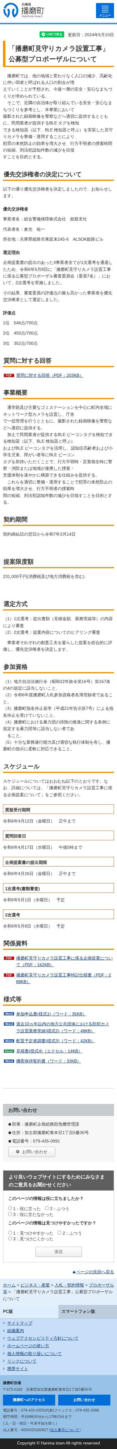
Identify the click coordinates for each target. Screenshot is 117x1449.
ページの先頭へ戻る (95, 1271)
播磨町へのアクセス (29, 1400)
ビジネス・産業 (35, 1285)
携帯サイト (17, 1368)
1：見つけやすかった (33, 1233)
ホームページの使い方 (28, 1345)
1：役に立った (27, 1208)
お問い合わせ (34, 1151)
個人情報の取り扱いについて (34, 1353)
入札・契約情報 (69, 1285)
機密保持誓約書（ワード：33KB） (48, 1061)
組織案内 (15, 1330)
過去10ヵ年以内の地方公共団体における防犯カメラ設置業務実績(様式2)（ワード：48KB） (62, 1027)
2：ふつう (59, 1208)
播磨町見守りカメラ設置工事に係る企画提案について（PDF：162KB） (64, 961)
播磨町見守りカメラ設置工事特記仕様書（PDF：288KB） (63, 978)
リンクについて (22, 1361)
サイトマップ (19, 1323)
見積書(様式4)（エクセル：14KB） (49, 1051)
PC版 (8, 1311)
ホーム (9, 1285)
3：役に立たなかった (33, 1214)
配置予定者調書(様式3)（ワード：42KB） (55, 1040)
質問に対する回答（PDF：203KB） (49, 375)
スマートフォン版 (78, 1311)
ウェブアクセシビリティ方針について (43, 1338)
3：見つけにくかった (33, 1238)
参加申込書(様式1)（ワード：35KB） (51, 1013)
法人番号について (64, 1430)
